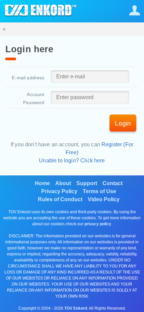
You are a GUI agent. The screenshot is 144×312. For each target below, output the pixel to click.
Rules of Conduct (60, 199)
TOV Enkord (75, 308)
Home (42, 183)
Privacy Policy (59, 191)
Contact (112, 183)
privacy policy (97, 224)
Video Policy (104, 199)
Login (123, 123)
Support (86, 183)
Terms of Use (99, 191)
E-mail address (28, 77)
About (63, 183)
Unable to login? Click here (72, 160)
